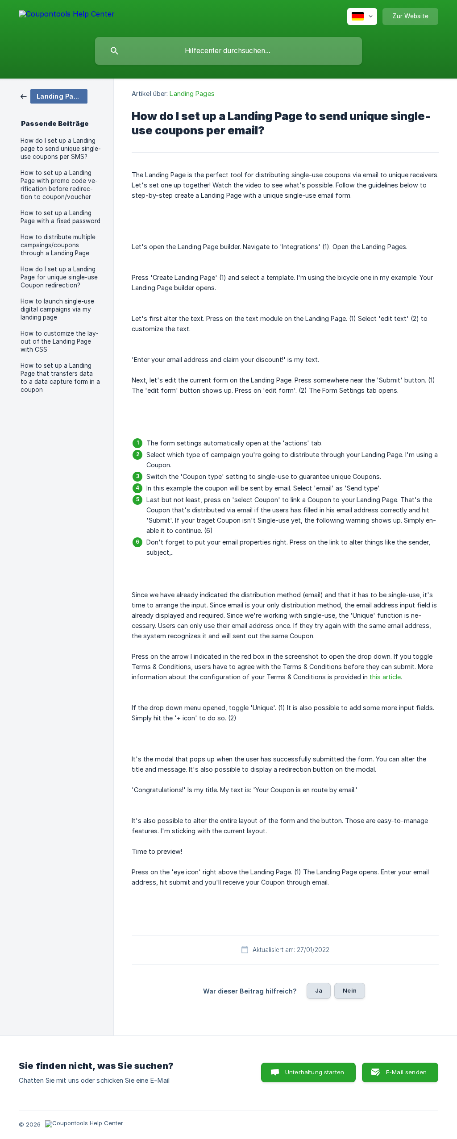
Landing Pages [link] (192, 93)
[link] (54, 95)
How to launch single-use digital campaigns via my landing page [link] (57, 309)
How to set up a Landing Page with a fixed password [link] (60, 216)
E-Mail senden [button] (406, 1072)
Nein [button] (350, 990)
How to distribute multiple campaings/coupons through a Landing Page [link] (58, 245)
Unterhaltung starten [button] (314, 1072)
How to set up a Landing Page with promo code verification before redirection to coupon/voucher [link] (59, 184)
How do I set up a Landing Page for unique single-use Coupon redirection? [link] (59, 277)
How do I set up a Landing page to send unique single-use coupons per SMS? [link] (61, 148)
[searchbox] (228, 51)
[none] (67, 15)
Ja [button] (318, 990)
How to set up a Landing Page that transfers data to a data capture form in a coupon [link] (60, 377)
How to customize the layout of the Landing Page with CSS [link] (60, 341)
